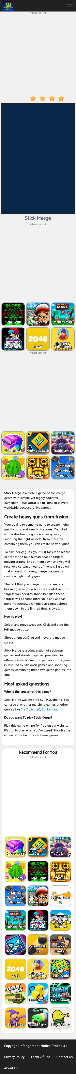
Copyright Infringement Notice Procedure (35, 1046)
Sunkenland (50, 709)
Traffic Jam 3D (30, 709)
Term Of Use (40, 1057)
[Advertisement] (38, 53)
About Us (11, 1068)
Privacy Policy (14, 1057)
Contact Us (64, 1057)
